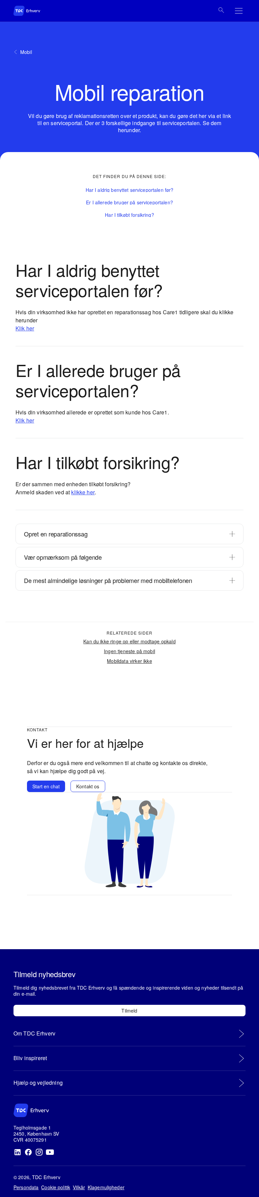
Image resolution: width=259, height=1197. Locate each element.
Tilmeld (129, 1010)
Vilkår (79, 1187)
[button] (130, 190)
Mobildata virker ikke (129, 661)
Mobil (26, 52)
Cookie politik (55, 1187)
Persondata (25, 1187)
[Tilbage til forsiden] (33, 11)
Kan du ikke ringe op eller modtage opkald (129, 641)
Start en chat (46, 786)
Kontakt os (87, 786)
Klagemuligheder (106, 1187)
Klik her (25, 328)
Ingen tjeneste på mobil (129, 651)
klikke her (83, 492)
